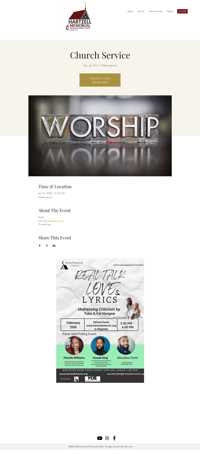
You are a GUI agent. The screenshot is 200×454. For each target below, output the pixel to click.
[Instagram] (107, 438)
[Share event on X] (47, 245)
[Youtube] (100, 438)
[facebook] (114, 438)
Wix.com (128, 446)
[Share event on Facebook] (39, 245)
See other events (100, 81)
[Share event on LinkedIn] (54, 245)
